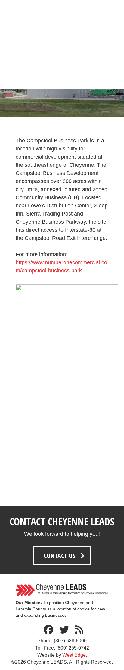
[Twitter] (64, 630)
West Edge (74, 655)
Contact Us (59, 555)
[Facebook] (48, 630)
